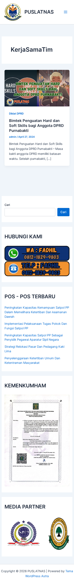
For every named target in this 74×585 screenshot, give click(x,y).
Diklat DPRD (16, 113)
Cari (7, 205)
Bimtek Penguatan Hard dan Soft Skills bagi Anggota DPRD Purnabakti (36, 125)
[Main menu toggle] (65, 12)
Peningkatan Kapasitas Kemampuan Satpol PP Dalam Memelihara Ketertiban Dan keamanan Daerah (37, 312)
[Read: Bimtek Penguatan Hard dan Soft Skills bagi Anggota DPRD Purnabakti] (37, 88)
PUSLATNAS (39, 12)
